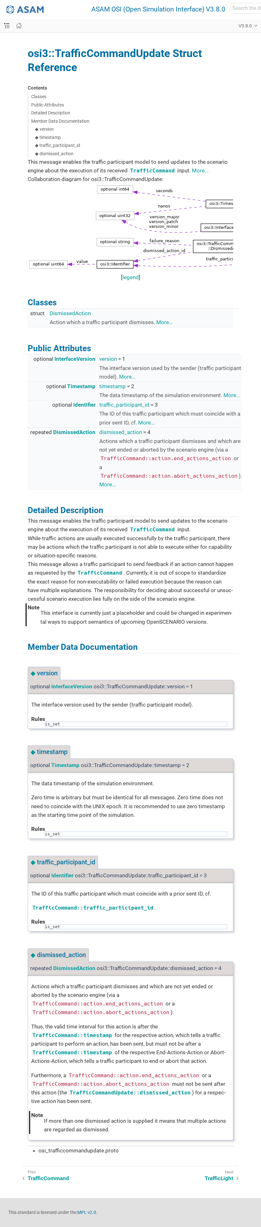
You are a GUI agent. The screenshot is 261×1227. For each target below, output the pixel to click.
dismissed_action (120, 432)
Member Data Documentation (60, 121)
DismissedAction (70, 313)
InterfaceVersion (74, 359)
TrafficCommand (152, 171)
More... (200, 170)
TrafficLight (219, 1178)
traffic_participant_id (124, 405)
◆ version (44, 129)
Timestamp (81, 386)
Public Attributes (47, 104)
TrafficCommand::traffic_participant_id (92, 908)
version (108, 359)
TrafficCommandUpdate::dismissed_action (130, 1093)
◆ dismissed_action (54, 153)
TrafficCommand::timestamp (72, 1035)
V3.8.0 (245, 25)
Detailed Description (50, 112)
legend (131, 277)
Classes (38, 96)
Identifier (84, 405)
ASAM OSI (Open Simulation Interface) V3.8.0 (158, 9)
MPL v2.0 (86, 1212)
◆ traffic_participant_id (57, 145)
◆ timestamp (48, 137)
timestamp (112, 386)
